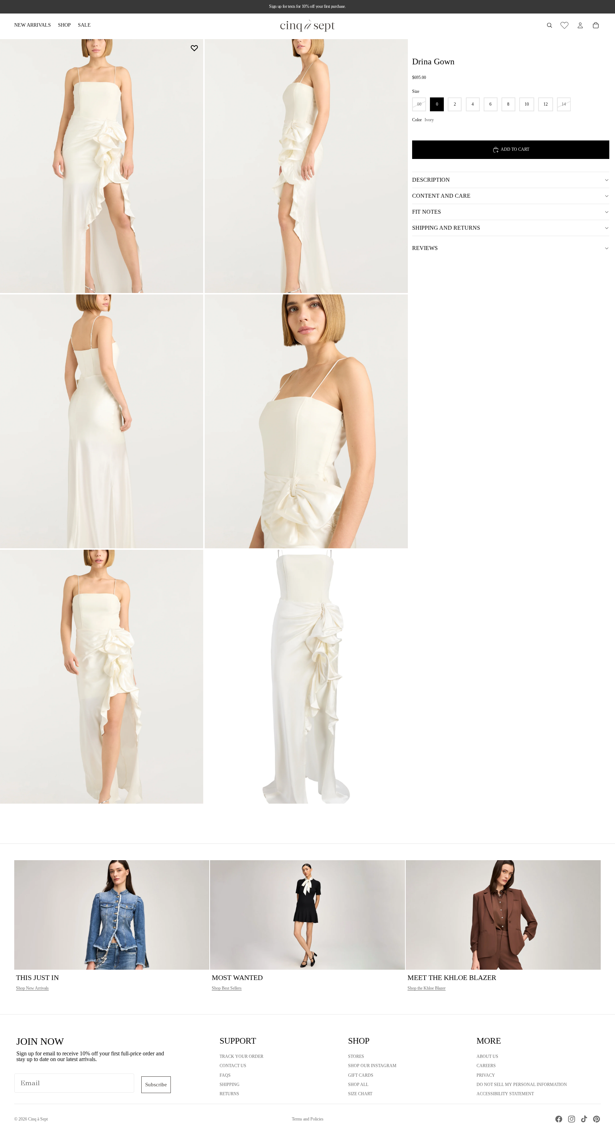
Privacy (486, 1075)
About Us (487, 1056)
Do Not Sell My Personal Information (522, 1084)
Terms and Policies (308, 1119)
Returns (229, 1093)
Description (431, 180)
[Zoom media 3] (101, 421)
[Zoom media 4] (306, 421)
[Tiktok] (584, 1119)
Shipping (230, 1084)
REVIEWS (425, 248)
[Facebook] (558, 1119)
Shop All (358, 1084)
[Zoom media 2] (306, 166)
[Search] (549, 25)
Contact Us (233, 1065)
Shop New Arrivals (32, 988)
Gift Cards (360, 1075)
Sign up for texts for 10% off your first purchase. (307, 6)
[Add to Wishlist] (194, 48)
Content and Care (441, 196)
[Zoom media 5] (101, 677)
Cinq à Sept (38, 1119)
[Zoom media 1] (101, 166)
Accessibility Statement (505, 1093)
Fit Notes (426, 212)
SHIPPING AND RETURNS (446, 228)
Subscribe (156, 1084)
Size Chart (360, 1093)
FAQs (225, 1075)
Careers (486, 1065)
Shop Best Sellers (227, 988)
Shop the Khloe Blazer (427, 988)
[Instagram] (571, 1119)
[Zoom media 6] (306, 677)
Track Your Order (241, 1056)
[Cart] (596, 25)
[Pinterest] (596, 1119)
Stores (356, 1056)
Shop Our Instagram (372, 1065)
